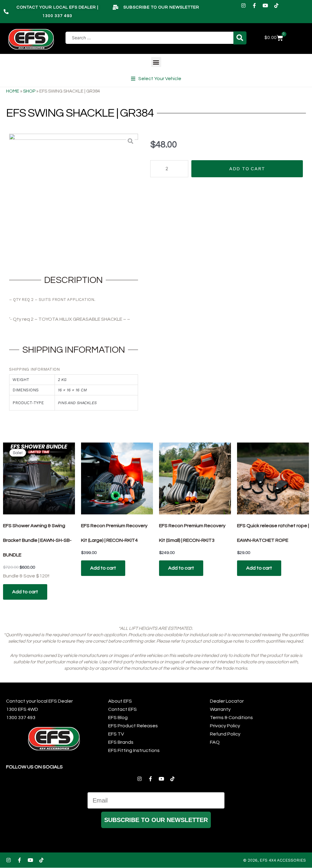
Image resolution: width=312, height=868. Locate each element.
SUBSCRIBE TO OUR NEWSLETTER (156, 820)
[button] (156, 62)
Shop (29, 91)
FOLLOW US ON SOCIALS (34, 766)
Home (12, 91)
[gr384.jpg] (73, 198)
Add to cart (247, 168)
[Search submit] (239, 37)
